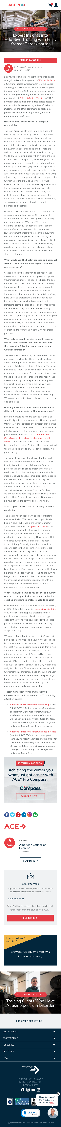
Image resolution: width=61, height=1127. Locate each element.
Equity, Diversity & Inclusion (30, 29)
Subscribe (29, 918)
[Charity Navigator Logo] (22, 1101)
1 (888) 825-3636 (30, 1085)
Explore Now (29, 796)
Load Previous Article (29, 1021)
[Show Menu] (3, 5)
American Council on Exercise (29, 67)
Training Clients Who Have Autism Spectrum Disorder (30, 1003)
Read (29, 861)
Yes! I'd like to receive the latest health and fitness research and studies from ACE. (31, 908)
